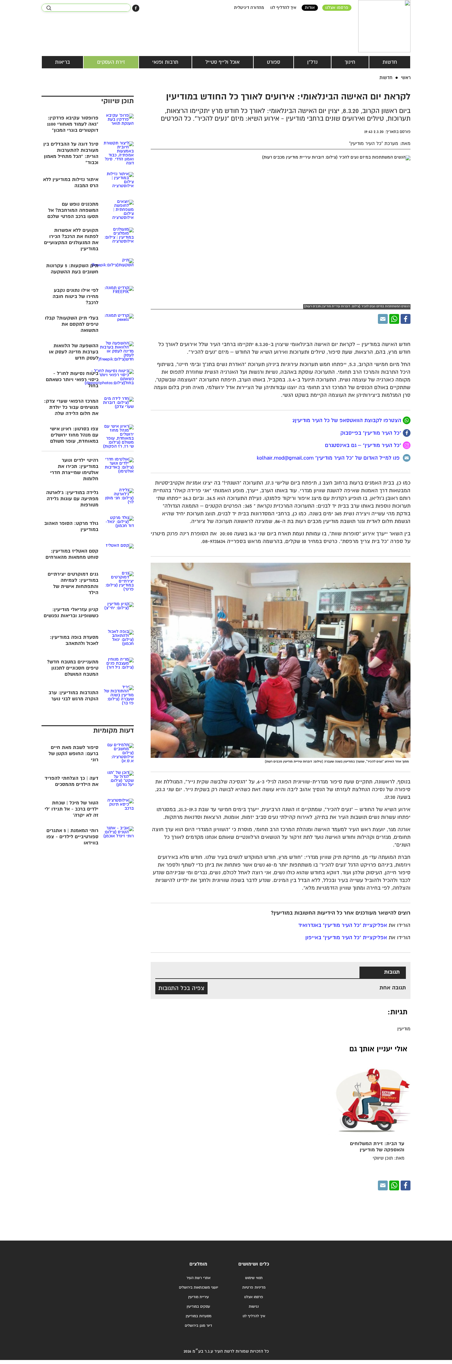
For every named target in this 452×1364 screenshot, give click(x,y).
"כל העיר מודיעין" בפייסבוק (371, 433)
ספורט (273, 62)
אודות (310, 8)
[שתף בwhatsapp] (406, 420)
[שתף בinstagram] (406, 445)
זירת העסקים (111, 62)
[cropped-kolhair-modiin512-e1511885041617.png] (384, 26)
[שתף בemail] (406, 458)
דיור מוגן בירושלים (198, 1325)
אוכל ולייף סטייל (222, 62)
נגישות (254, 1306)
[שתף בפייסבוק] (135, 8)
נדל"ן (312, 62)
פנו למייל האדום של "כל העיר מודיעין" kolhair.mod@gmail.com (330, 458)
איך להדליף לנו (283, 8)
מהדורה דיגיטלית (249, 8)
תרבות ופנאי (165, 62)
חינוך (350, 62)
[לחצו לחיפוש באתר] (49, 8)
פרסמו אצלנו (336, 8)
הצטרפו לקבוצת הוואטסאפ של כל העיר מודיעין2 (347, 420)
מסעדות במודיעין (198, 1316)
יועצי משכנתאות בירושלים (198, 1287)
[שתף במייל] (383, 319)
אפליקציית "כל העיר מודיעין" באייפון (346, 937)
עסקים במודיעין (198, 1306)
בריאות (62, 62)
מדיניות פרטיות (253, 1287)
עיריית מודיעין (198, 1297)
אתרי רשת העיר (198, 1278)
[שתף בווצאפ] (394, 319)
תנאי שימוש (254, 1278)
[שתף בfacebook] (406, 433)
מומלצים (198, 1264)
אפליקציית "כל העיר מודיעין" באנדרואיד (342, 925)
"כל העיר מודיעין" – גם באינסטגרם (364, 445)
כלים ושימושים (253, 1264)
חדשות (390, 62)
